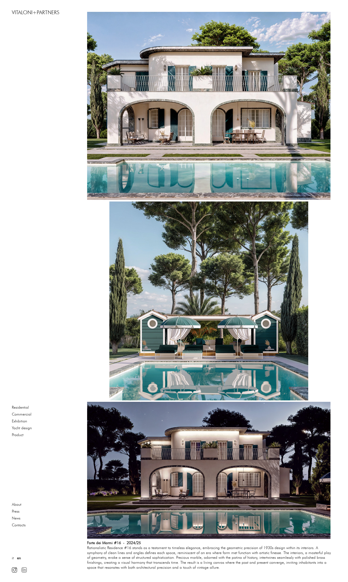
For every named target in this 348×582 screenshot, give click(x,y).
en (19, 558)
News (16, 518)
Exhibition (19, 421)
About (16, 504)
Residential (20, 407)
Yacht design (22, 428)
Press (15, 511)
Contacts (19, 525)
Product (17, 435)
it (13, 558)
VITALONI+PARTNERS (35, 12)
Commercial (21, 414)
